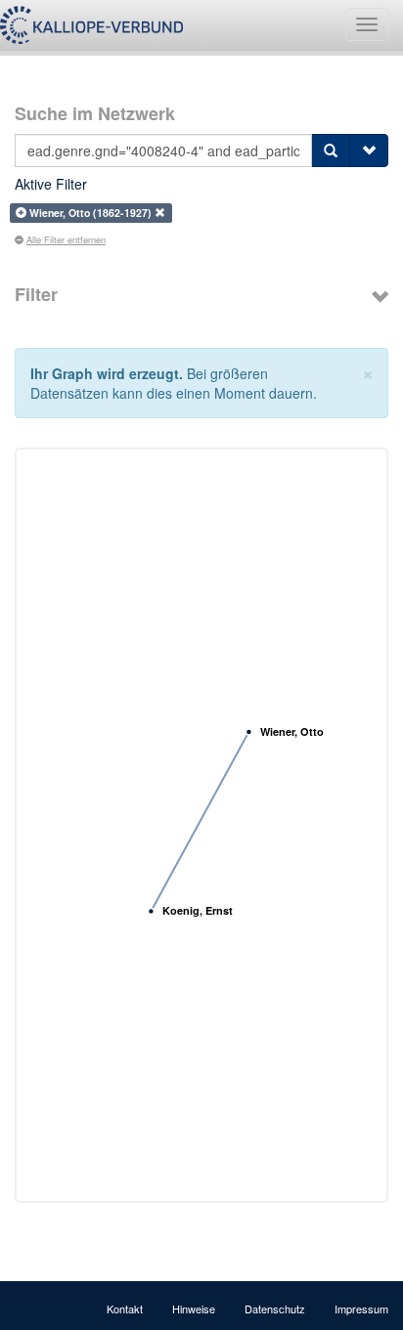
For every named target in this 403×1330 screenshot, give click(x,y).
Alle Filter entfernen (66, 239)
